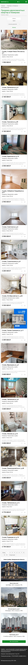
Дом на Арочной (14, 583)
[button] (14, 24)
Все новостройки (14, 641)
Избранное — (19, 1)
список (14, 18)
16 (6, 555)
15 (4, 555)
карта (14, 20)
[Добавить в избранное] (25, 62)
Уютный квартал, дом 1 (14, 609)
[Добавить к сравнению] (22, 62)
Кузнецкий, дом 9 (14, 634)
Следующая (12, 555)
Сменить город (4, 14)
